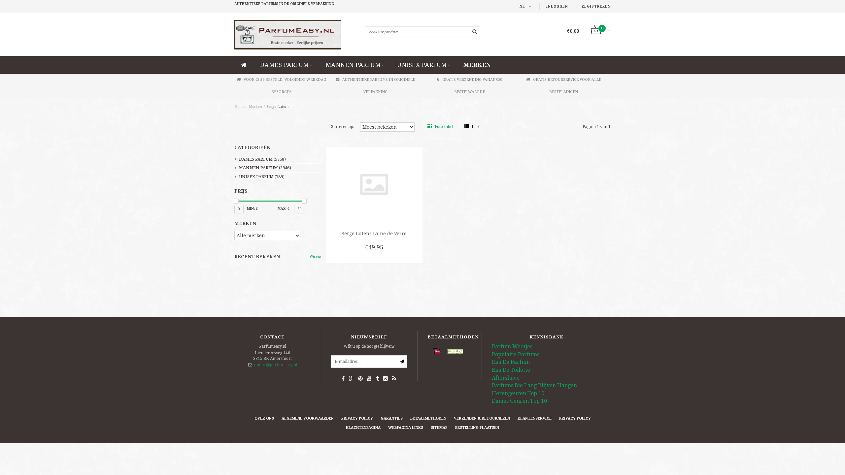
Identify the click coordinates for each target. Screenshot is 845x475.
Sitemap (439, 428)
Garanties (392, 418)
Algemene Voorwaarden (308, 418)
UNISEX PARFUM (422, 64)
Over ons (264, 418)
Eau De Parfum (511, 362)
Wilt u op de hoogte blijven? (369, 346)
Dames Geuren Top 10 (519, 401)
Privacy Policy (357, 418)
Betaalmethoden (428, 418)
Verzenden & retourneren (482, 418)
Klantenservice (535, 418)
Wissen (315, 256)
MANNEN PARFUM (353, 64)
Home (239, 107)
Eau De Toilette (511, 370)
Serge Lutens (277, 107)
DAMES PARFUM (284, 64)
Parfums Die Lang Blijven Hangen (534, 385)
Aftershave (506, 378)
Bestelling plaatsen (477, 428)
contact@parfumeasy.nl (274, 365)
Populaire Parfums (515, 354)
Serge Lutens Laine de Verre (374, 233)
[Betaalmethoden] (436, 352)
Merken (477, 64)
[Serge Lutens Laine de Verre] (374, 184)
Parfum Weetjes (512, 346)
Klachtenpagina (363, 428)
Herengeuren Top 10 (518, 393)
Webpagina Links (405, 428)
